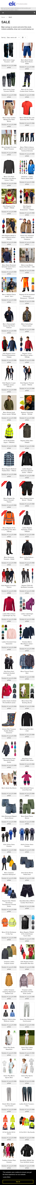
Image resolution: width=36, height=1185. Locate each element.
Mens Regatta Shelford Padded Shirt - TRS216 (9, 470)
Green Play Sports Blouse (27, 1076)
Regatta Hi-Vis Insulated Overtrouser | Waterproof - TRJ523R (27, 296)
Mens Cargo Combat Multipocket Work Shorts (9, 119)
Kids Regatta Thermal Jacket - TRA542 (27, 384)
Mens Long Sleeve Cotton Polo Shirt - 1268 (27, 266)
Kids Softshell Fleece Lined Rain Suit (27, 789)
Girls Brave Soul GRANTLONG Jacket (27, 759)
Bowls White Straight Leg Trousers (9, 1105)
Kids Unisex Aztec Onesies (9, 845)
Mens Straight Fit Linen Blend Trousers (9, 148)
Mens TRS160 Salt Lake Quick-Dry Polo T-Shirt (27, 118)
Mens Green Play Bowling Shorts (27, 702)
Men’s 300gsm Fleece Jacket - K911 (9, 295)
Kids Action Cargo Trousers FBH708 (9, 90)
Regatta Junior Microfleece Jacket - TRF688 (27, 355)
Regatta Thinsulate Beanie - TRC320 (27, 413)
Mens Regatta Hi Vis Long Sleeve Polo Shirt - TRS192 (9, 529)
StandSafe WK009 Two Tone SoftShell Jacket (27, 1161)
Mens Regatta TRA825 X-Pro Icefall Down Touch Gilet (27, 934)
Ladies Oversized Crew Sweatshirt (9, 643)
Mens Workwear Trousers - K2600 (9, 558)
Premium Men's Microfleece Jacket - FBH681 (27, 643)
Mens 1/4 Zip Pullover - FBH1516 (27, 558)
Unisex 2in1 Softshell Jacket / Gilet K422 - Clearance (27, 237)
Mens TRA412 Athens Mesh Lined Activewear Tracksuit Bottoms (27, 149)
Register (4, 65)
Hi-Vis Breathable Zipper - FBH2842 (9, 441)
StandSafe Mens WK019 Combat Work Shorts (27, 902)
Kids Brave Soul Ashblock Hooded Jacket (9, 673)
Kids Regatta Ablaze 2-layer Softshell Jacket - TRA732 (9, 237)
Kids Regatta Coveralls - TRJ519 (9, 586)
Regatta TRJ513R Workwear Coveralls (27, 586)
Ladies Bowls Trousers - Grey (27, 1105)
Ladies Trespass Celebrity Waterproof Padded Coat (9, 991)
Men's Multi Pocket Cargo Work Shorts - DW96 (27, 61)
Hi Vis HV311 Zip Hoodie (27, 1132)
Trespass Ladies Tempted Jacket (9, 962)
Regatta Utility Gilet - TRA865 (27, 441)
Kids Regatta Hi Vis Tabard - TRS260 (9, 207)
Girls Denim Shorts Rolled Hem (27, 873)
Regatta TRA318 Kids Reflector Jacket (9, 1020)
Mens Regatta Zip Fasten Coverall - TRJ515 (9, 500)
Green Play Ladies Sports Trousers (27, 1048)
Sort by (3, 37)
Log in (10, 65)
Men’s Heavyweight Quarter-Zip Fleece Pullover (9, 325)
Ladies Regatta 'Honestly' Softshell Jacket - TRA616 (27, 470)
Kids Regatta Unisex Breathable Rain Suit (27, 962)
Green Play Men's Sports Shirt (9, 1076)
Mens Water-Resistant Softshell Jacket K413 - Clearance (9, 267)
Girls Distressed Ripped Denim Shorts (9, 817)
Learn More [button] (6, 1177)
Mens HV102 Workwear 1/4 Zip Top (9, 933)
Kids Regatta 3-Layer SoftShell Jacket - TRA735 (9, 384)
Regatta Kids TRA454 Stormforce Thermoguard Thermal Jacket (9, 903)
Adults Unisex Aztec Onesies (27, 845)
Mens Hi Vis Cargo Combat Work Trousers (27, 90)
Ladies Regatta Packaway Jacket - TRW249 (27, 529)
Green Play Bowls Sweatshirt (9, 1048)
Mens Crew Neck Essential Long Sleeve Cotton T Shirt (9, 178)
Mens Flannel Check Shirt (27, 672)
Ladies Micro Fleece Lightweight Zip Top (9, 614)
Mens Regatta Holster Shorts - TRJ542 (27, 499)
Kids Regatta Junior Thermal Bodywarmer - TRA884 (9, 355)
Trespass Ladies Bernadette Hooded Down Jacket (27, 991)
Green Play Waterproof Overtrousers (27, 1020)
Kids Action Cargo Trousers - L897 (9, 61)
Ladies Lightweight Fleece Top (27, 614)
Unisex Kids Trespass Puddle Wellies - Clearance (9, 731)
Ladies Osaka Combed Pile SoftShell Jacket (9, 702)
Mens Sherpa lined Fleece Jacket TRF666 (9, 413)
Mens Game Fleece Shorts (27, 817)
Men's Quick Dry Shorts (9, 788)
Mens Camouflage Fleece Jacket (27, 325)
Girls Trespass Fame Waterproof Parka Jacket (9, 760)
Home (3, 17)
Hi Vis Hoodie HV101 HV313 (9, 1133)
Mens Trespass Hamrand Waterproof (9, 873)
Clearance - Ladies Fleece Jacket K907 (27, 177)
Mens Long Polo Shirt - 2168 (27, 730)
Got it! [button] (18, 1181)
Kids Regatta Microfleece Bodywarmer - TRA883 (27, 208)
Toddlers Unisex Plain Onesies (9, 1161)
